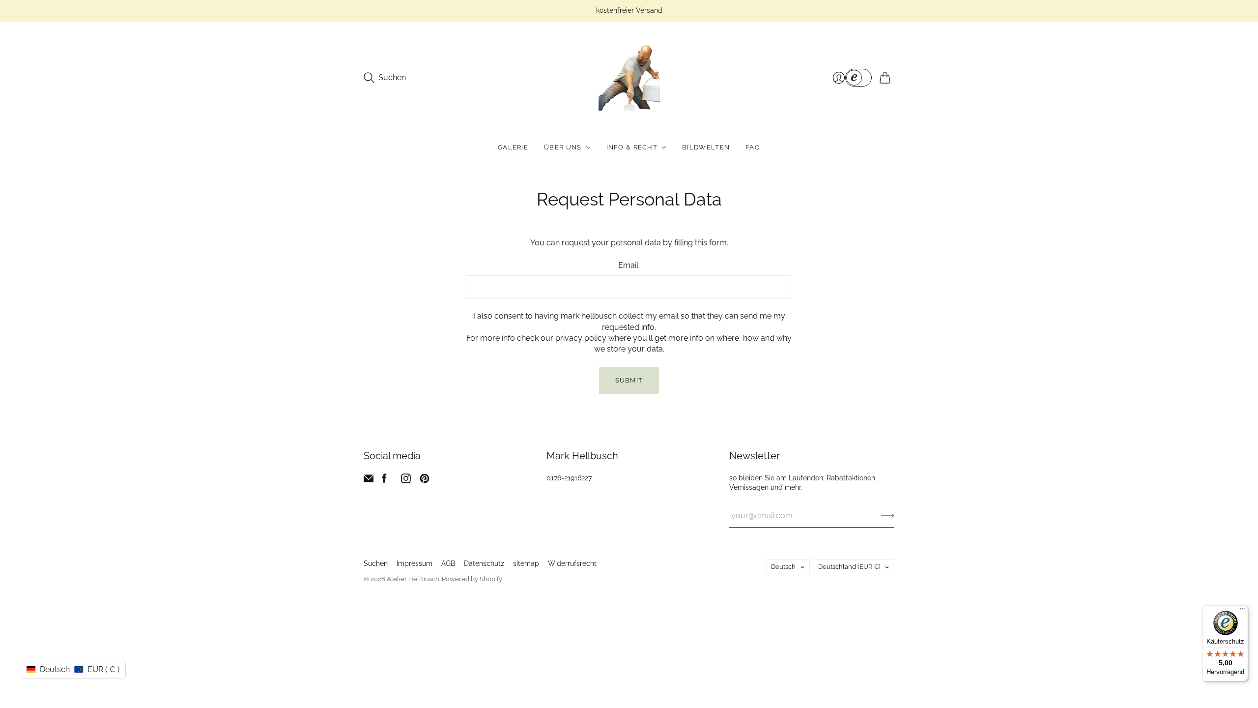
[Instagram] (406, 480)
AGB (448, 563)
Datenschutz (484, 563)
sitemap (526, 563)
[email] (368, 480)
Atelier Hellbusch (413, 579)
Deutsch (783, 566)
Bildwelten (706, 147)
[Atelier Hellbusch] (629, 78)
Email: (629, 265)
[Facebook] (384, 480)
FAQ (752, 147)
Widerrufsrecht (572, 563)
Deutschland (849, 566)
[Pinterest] (424, 480)
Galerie (513, 147)
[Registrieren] (887, 515)
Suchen (376, 563)
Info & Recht (632, 147)
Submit (629, 380)
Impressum (414, 563)
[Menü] (1242, 611)
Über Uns (562, 147)
